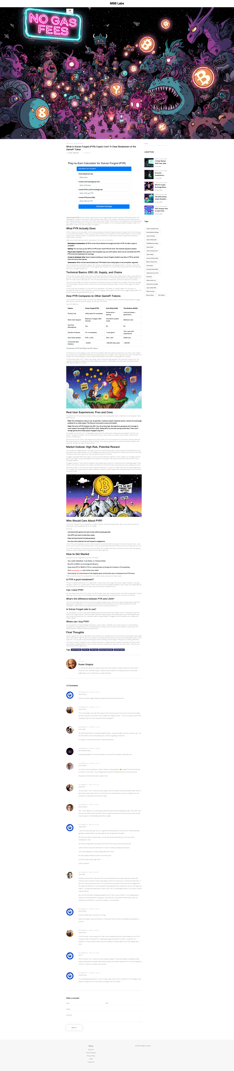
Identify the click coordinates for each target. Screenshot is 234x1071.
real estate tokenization (152, 269)
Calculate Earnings (104, 206)
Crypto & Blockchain (74, 143)
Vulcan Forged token (106, 649)
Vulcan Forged (76, 649)
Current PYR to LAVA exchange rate (91, 189)
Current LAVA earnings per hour (89, 182)
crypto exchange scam (152, 250)
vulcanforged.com (77, 570)
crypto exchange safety (152, 258)
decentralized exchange (152, 232)
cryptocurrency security (152, 273)
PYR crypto (94, 649)
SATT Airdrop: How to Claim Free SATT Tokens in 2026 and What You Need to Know (161, 210)
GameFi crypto (119, 649)
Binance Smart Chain (151, 262)
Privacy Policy (91, 1056)
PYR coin (85, 649)
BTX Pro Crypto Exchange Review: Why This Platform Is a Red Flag (161, 186)
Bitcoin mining (150, 295)
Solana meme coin (151, 280)
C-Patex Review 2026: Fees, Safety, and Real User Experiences (161, 162)
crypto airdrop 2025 (151, 287)
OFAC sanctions (150, 291)
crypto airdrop (149, 247)
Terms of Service (91, 1052)
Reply (74, 1028)
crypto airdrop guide (151, 239)
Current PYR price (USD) (87, 197)
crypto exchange (150, 236)
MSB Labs (117, 3)
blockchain (149, 276)
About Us (91, 1049)
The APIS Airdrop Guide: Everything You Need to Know (161, 198)
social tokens (149, 265)
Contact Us (91, 1062)
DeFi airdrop (161, 295)
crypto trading (149, 254)
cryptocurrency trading (152, 284)
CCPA (91, 1059)
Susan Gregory (85, 664)
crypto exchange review (152, 228)
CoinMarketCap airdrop (152, 243)
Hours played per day (86, 174)
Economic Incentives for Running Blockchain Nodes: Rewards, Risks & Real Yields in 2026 (161, 174)
